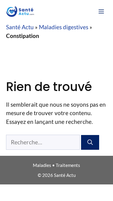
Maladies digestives (63, 27)
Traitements (68, 165)
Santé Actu (20, 27)
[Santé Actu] (21, 11)
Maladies (42, 165)
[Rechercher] (90, 142)
